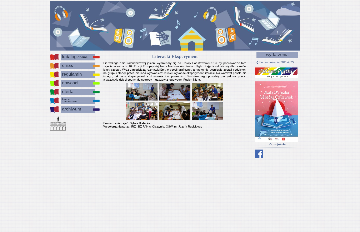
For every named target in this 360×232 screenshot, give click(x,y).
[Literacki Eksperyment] (142, 91)
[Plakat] (274, 140)
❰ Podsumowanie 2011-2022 (275, 62)
